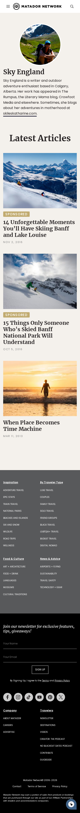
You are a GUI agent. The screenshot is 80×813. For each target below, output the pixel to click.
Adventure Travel (13, 490)
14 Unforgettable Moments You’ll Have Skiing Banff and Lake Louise (39, 228)
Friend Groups (48, 518)
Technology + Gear (51, 587)
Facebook (7, 697)
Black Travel (47, 524)
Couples (44, 497)
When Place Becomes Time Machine (31, 425)
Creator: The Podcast (52, 739)
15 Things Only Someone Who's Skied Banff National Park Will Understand (36, 332)
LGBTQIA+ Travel (49, 531)
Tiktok (29, 697)
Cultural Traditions (15, 594)
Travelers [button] (46, 710)
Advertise (9, 732)
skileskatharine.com (20, 113)
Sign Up (40, 669)
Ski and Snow (11, 524)
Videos (44, 732)
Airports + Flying (50, 566)
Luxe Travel (46, 490)
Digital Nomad (48, 545)
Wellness (8, 545)
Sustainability (48, 573)
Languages (9, 580)
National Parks (12, 511)
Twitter (61, 697)
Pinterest (50, 697)
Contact (17, 786)
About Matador (12, 718)
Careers (8, 725)
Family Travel (48, 504)
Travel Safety (48, 580)
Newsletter (46, 718)
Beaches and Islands (15, 518)
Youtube (39, 697)
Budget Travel (48, 538)
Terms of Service (37, 786)
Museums (8, 587)
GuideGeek (46, 759)
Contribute (46, 753)
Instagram (18, 697)
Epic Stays (9, 497)
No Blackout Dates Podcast (56, 745)
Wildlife (7, 531)
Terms (45, 680)
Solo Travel (47, 511)
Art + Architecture (14, 566)
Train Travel (10, 504)
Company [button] (10, 710)
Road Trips (9, 538)
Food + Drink (10, 573)
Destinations (47, 725)
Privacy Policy (62, 680)
